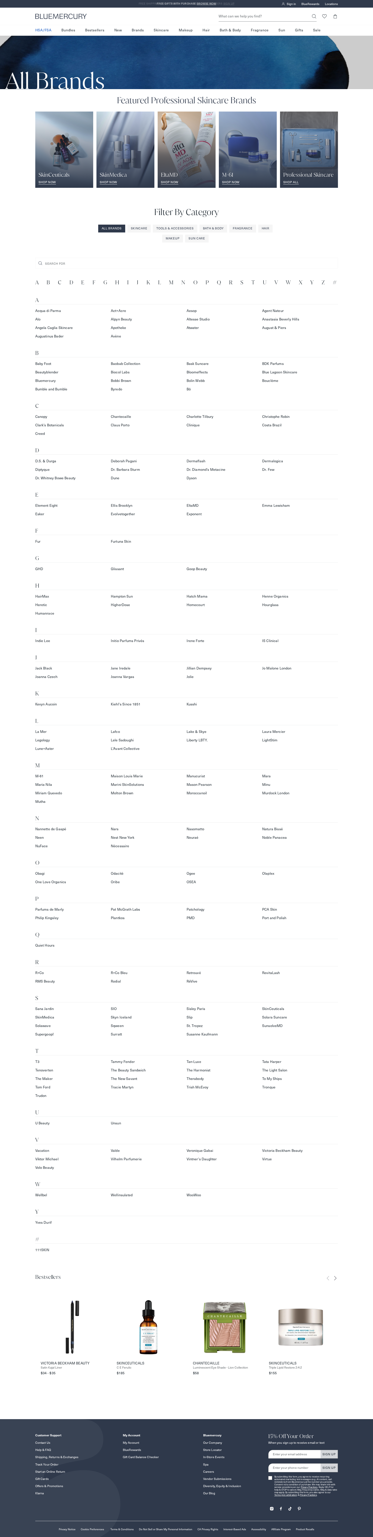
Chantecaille (121, 417)
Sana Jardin (44, 1009)
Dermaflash (196, 461)
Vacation (42, 1151)
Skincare (161, 30)
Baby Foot (43, 364)
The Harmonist (199, 1070)
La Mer (41, 732)
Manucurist (196, 776)
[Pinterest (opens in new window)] (299, 1507)
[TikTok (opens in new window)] (290, 1507)
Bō (189, 389)
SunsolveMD (272, 1026)
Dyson (192, 478)
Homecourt (196, 605)
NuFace (41, 846)
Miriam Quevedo (48, 793)
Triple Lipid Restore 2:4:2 (285, 1367)
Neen (39, 837)
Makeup (186, 30)
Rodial (116, 981)
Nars (115, 829)
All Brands (112, 228)
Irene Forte (195, 641)
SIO (114, 1009)
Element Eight (46, 505)
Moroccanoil (197, 793)
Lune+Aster (44, 749)
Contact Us (42, 1443)
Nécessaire (120, 846)
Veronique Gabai (200, 1151)
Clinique (193, 425)
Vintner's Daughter (202, 1159)
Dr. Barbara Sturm (125, 470)
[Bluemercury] (61, 16)
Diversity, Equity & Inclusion (222, 1486)
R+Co (39, 973)
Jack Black (43, 668)
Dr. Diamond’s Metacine (206, 470)
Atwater (193, 328)
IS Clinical (270, 641)
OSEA (191, 882)
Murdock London (275, 793)
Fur (38, 541)
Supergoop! (44, 1034)
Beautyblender (47, 372)
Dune (115, 478)
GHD (39, 569)
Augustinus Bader (49, 336)
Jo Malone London (277, 668)
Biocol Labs (120, 372)
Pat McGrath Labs (125, 909)
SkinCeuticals (273, 1009)
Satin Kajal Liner (51, 1367)
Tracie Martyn (122, 1087)
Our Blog (209, 1493)
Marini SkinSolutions (127, 785)
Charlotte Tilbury (200, 417)
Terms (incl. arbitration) (285, 1495)
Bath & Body (230, 30)
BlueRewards (310, 4)
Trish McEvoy (198, 1087)
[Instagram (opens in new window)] (271, 1507)
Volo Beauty (44, 1168)
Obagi (40, 873)
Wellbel (41, 1195)
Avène (116, 336)
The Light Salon (274, 1070)
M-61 (39, 776)
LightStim (269, 740)
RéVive (192, 981)
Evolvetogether (123, 514)
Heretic (41, 605)
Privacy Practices (309, 1487)
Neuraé (193, 837)
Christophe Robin (276, 417)
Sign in (291, 4)
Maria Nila (43, 785)
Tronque (268, 1087)
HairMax (42, 596)
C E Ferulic (124, 1367)
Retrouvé (194, 973)
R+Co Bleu (119, 973)
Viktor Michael (47, 1159)
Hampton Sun (122, 596)
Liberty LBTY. (197, 740)
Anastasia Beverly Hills (280, 319)
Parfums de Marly (49, 909)
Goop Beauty (197, 569)
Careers (208, 1472)
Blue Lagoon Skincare (279, 372)
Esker (39, 514)
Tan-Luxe (194, 1062)
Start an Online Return (50, 1472)
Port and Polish (274, 918)
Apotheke (118, 328)
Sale (317, 30)
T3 (37, 1062)
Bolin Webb (196, 381)
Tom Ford (42, 1087)
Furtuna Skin (121, 541)
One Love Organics (50, 882)
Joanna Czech (46, 677)
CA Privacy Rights (207, 1529)
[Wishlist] (324, 16)
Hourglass (270, 605)
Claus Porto (120, 425)
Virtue (267, 1159)
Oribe (115, 882)
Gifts (299, 30)
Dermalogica (272, 461)
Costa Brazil (272, 425)
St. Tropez (195, 1026)
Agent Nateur (273, 311)
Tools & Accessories (175, 228)
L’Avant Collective (125, 749)
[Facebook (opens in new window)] (280, 1507)
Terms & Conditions (122, 1529)
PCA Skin (269, 909)
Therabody (195, 1079)
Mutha (40, 802)
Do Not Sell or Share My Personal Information (165, 1529)
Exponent (194, 514)
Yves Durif (43, 1222)
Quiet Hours (45, 945)
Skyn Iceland (121, 1017)
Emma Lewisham (276, 505)
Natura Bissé (272, 829)
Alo (38, 319)
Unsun (116, 1123)
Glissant (117, 569)
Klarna (39, 1493)
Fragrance (260, 30)
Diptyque (42, 470)
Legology (42, 740)
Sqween (117, 1026)
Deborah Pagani (124, 461)
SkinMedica (44, 1017)
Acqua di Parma (48, 311)
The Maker (44, 1079)
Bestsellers (95, 30)
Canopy (41, 417)
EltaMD (193, 505)
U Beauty (42, 1123)
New (118, 30)
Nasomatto (195, 829)
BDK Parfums (273, 364)
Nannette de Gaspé (50, 829)
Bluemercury (45, 381)
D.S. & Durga (45, 461)
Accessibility (258, 1529)
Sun (281, 30)
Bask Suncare (198, 364)
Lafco (115, 732)
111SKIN (42, 1250)
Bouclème (270, 381)
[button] (335, 16)
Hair (206, 30)
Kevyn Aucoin (46, 704)
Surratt (116, 1034)
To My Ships (272, 1079)
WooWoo (194, 1195)
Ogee (191, 873)
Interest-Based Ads (234, 1529)
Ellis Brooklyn (121, 505)
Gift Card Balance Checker (141, 1457)
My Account (131, 1443)
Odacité (117, 873)
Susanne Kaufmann (202, 1034)
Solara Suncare (274, 1017)
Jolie (190, 677)
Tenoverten (44, 1070)
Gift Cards (42, 1479)
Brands (138, 30)
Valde (115, 1151)
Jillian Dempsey (199, 668)
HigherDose (120, 605)
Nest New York (122, 837)
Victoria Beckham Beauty (282, 1151)
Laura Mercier (273, 732)
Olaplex (268, 873)
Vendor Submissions (217, 1479)
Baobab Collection (125, 364)
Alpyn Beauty (121, 319)
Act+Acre (118, 311)
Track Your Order (46, 1464)
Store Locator (212, 1450)
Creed (40, 434)
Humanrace (44, 613)
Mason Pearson (199, 785)
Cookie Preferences (92, 1529)
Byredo (116, 389)
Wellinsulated (122, 1195)
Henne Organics (275, 596)
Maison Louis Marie (127, 776)
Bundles (68, 30)
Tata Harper (271, 1062)
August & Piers (274, 328)
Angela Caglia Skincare (54, 328)
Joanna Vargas (122, 677)
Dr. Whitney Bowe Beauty (55, 478)
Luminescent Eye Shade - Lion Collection (220, 1367)
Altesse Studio (198, 319)
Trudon (41, 1096)
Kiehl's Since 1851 (125, 704)
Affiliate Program (281, 1529)
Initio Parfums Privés (127, 641)
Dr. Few (268, 470)
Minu (266, 785)
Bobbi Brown (121, 381)
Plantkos (118, 918)
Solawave (43, 1026)
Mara (266, 776)
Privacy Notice (67, 1529)
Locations (331, 4)
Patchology (196, 909)
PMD (191, 918)
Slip (190, 1017)
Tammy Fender (123, 1062)
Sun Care (197, 238)
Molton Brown (122, 793)
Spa (205, 1464)
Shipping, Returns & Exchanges (57, 1457)
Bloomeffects (197, 372)
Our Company (212, 1443)
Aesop (192, 311)
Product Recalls (305, 1529)
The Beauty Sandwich (128, 1070)
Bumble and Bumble (51, 389)
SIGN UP (329, 1454)
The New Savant (124, 1079)
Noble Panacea (274, 837)
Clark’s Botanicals (49, 425)
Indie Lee (42, 641)
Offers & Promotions (49, 1486)
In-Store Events (213, 1457)
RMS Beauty (45, 981)
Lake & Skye (197, 732)
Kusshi (192, 704)
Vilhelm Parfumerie (126, 1159)
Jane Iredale (120, 668)
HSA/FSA (43, 30)
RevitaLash (271, 973)
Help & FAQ (43, 1450)
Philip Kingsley (47, 918)
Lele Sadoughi (122, 740)
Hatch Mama (197, 596)
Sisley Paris (196, 1009)
